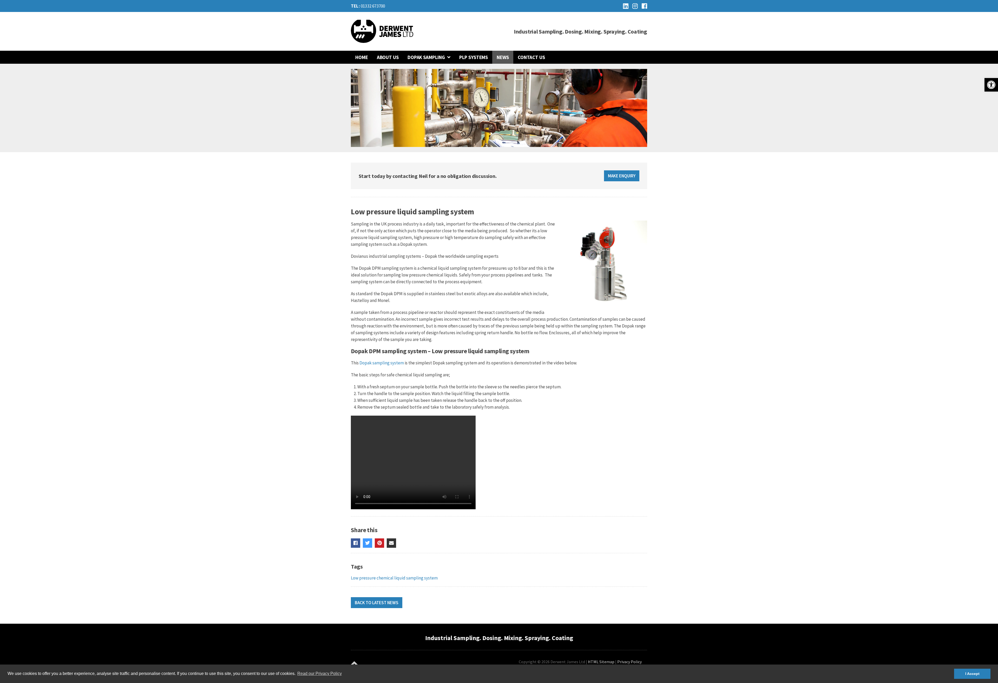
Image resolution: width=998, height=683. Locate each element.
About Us (388, 57)
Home (361, 57)
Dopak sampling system (382, 363)
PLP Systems (473, 57)
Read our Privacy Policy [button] (319, 673)
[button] (991, 85)
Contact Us (531, 57)
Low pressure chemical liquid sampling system (394, 578)
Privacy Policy (629, 661)
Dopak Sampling (426, 57)
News (503, 57)
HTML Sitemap (601, 661)
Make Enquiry (621, 176)
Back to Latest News (376, 602)
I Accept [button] (972, 674)
